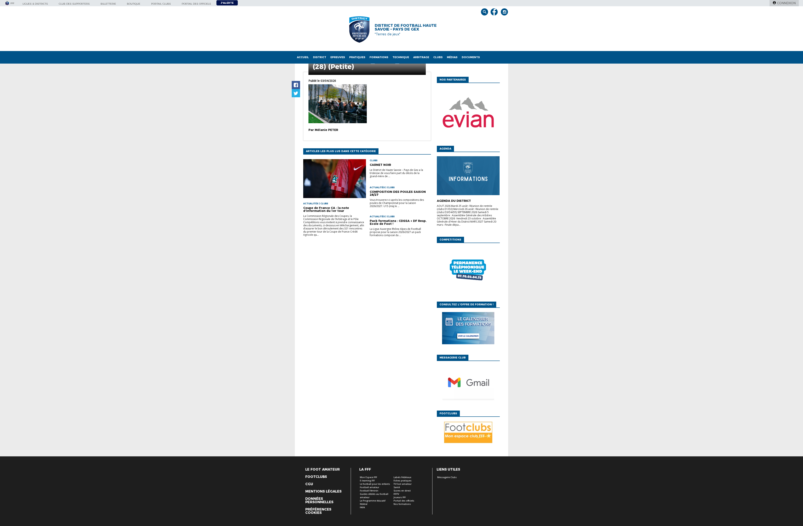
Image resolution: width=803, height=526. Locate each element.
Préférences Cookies (318, 511)
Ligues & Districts (35, 4)
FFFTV (396, 494)
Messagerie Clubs (447, 477)
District (319, 57)
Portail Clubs (161, 4)
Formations (379, 57)
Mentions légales (323, 491)
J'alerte (227, 2)
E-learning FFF (367, 480)
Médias (452, 57)
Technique (401, 57)
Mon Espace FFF (368, 477)
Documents (471, 57)
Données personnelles (319, 500)
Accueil (303, 57)
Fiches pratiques (403, 480)
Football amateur (369, 487)
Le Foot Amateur (322, 469)
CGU (309, 484)
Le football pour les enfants (375, 484)
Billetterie (108, 4)
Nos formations (402, 504)
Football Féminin (369, 490)
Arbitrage (421, 57)
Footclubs (316, 477)
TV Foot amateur (403, 484)
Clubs (438, 57)
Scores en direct (402, 490)
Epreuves (337, 57)
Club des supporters (74, 4)
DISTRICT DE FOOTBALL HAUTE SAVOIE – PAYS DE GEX (406, 27)
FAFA (362, 507)
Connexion (786, 3)
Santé (397, 487)
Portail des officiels (196, 4)
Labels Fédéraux (402, 477)
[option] (468, 113)
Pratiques (357, 57)
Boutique (133, 4)
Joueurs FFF (400, 497)
